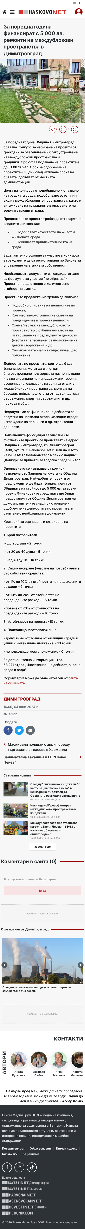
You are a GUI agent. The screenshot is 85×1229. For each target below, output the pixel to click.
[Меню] (12, 12)
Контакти (68, 1038)
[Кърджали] (22, 1189)
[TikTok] (32, 1167)
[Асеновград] (22, 1201)
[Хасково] (42, 12)
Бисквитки (10, 1154)
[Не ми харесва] (76, 129)
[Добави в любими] (53, 129)
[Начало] (4, 12)
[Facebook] (7, 1167)
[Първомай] (19, 1195)
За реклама (31, 1154)
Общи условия (40, 1148)
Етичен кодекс (66, 1148)
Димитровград (22, 699)
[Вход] (79, 12)
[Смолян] (24, 1207)
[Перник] (17, 1213)
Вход (42, 890)
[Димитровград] (25, 1182)
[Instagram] (19, 1167)
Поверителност (13, 1148)
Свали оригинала (14, 63)
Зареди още (42, 846)
